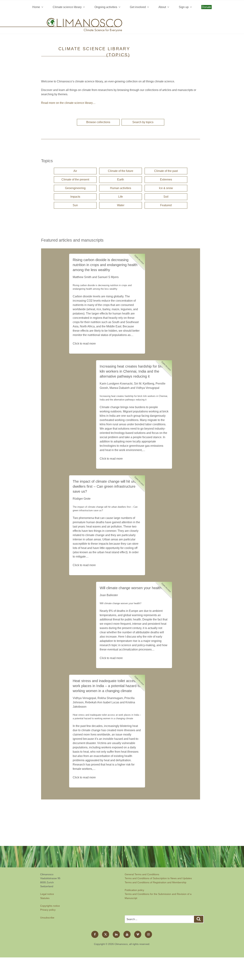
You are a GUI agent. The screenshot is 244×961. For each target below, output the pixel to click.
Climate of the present (75, 179)
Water (120, 205)
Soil (165, 196)
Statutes (44, 898)
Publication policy (134, 890)
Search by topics (142, 122)
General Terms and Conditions (142, 874)
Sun (75, 205)
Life (120, 196)
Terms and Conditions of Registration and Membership (155, 882)
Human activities (120, 188)
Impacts (75, 196)
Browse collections (98, 122)
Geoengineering (75, 188)
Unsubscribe (47, 917)
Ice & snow (166, 188)
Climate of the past (166, 170)
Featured (166, 205)
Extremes (166, 179)
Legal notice (47, 894)
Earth (120, 179)
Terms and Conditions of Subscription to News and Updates (158, 878)
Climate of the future (120, 170)
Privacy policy (48, 909)
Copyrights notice (50, 905)
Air (75, 170)
